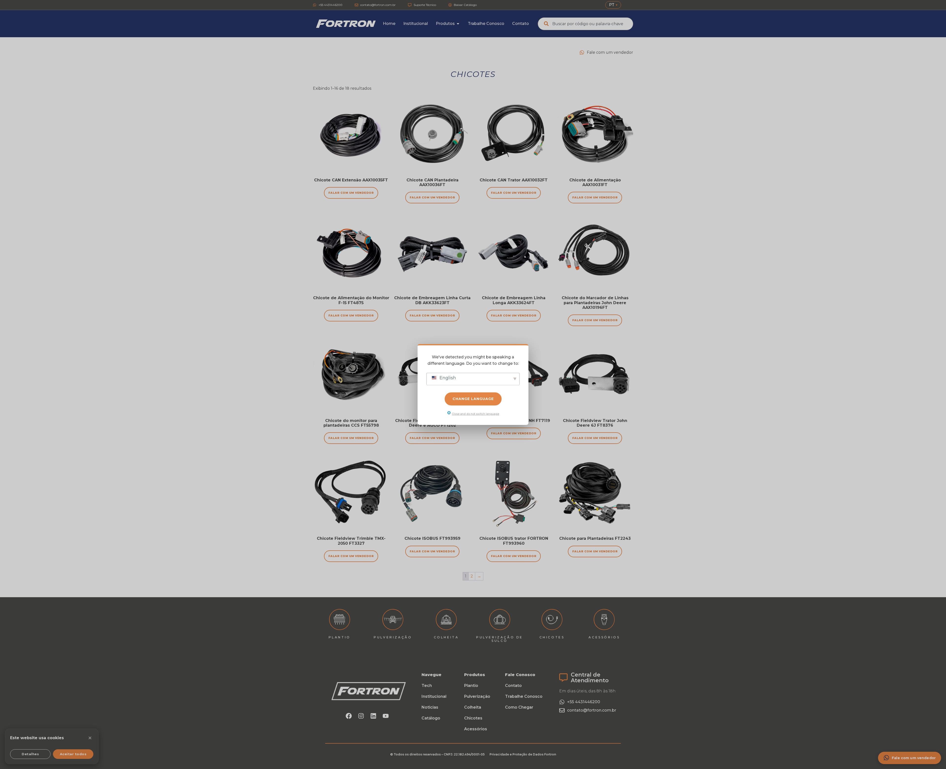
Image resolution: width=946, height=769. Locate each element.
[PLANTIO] (339, 619)
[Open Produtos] (458, 24)
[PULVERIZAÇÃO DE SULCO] (499, 619)
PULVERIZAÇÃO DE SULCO (499, 639)
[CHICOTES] (551, 619)
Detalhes (30, 754)
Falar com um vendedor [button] (351, 192)
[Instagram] (361, 716)
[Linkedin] (373, 716)
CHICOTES (552, 637)
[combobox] (585, 23)
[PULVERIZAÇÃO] (392, 619)
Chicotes (473, 74)
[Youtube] (386, 716)
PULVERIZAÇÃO (393, 637)
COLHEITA (446, 637)
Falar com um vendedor (514, 556)
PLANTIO (340, 637)
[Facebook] (349, 716)
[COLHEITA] (446, 619)
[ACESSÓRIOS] (604, 619)
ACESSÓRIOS (604, 637)
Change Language (473, 399)
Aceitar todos (73, 754)
